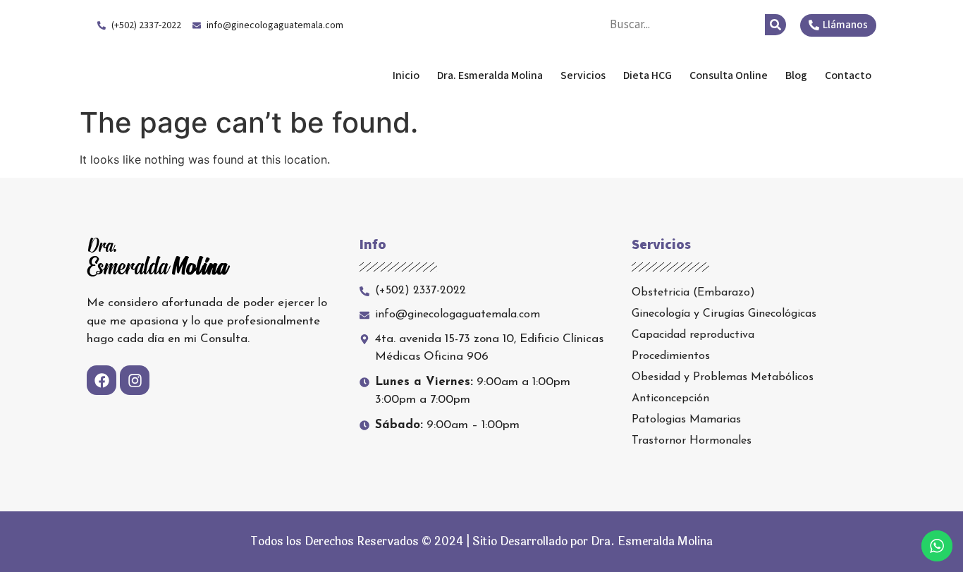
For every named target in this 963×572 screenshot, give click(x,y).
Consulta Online (728, 75)
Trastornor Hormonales (692, 440)
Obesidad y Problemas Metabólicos (723, 377)
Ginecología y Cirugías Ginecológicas (724, 314)
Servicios (583, 75)
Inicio (406, 75)
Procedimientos (671, 356)
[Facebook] (101, 380)
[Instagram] (134, 380)
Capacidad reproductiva (693, 335)
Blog (796, 75)
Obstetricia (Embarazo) (693, 292)
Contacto (848, 75)
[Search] (775, 24)
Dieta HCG (647, 75)
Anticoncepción (670, 398)
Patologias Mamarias (686, 419)
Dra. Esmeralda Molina (198, 75)
